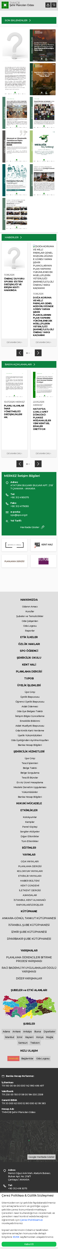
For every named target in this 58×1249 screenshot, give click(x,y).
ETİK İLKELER (29, 637)
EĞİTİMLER (29, 847)
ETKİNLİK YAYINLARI (30, 875)
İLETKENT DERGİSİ (30, 890)
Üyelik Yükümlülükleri (30, 735)
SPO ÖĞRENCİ (29, 650)
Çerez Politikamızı (31, 1219)
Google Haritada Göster (41, 1157)
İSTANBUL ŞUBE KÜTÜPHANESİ (28, 925)
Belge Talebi (30, 768)
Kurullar (29, 611)
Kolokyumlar (30, 817)
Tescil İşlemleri (30, 763)
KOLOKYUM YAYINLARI (30, 871)
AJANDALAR (30, 895)
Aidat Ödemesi (30, 706)
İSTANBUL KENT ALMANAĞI (30, 900)
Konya (39, 1037)
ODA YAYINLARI (30, 861)
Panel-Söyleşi (29, 826)
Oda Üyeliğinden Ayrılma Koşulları (29, 740)
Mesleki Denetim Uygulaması (30, 787)
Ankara (16, 1031)
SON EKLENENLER (16, 20)
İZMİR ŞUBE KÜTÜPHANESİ (29, 931)
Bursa (37, 1031)
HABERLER (12, 237)
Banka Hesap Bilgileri (30, 745)
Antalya (27, 1031)
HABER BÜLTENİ (29, 880)
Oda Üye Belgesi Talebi (30, 711)
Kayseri (29, 1037)
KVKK (16, 1236)
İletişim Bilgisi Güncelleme (29, 716)
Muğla (49, 1037)
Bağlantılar (27, 1058)
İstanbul (9, 1037)
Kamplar (29, 822)
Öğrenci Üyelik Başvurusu (29, 701)
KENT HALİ (29, 664)
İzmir (19, 1037)
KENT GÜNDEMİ (29, 885)
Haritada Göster (30, 527)
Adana (6, 1031)
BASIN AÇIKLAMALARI (18, 364)
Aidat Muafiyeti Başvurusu (29, 725)
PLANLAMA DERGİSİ (29, 671)
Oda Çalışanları (30, 621)
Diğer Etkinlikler (30, 836)
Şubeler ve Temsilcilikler (29, 616)
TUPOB (29, 678)
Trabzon (35, 1042)
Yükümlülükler (30, 792)
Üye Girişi (30, 692)
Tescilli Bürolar (30, 777)
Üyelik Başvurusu (29, 696)
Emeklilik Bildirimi (30, 720)
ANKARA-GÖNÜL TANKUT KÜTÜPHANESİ (29, 918)
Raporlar (29, 630)
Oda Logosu (30, 625)
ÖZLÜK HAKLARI (29, 644)
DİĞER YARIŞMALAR (29, 978)
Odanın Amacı (30, 606)
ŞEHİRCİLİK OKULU (29, 657)
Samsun (22, 1042)
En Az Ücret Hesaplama (30, 782)
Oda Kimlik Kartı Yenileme (29, 730)
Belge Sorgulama (29, 772)
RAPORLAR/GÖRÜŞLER (29, 904)
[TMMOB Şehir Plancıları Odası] (18, 5)
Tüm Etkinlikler (30, 841)
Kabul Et (29, 1244)
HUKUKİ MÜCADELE (29, 803)
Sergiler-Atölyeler (30, 831)
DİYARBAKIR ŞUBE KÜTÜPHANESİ (29, 938)
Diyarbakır (49, 1031)
